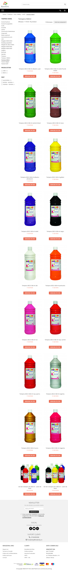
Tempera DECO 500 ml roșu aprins (29, 394)
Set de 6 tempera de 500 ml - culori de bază (29, 487)
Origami (3, 50)
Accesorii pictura (5, 22)
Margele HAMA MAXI (6, 41)
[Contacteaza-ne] (60, 10)
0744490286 (35, 537)
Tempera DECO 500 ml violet (29, 231)
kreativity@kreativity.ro (35, 540)
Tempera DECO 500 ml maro (55, 123)
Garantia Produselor (29, 553)
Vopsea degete (5, 62)
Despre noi (5, 549)
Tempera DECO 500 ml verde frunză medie (55, 69)
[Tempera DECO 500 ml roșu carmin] (55, 318)
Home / (5, 14)
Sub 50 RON (6, 80)
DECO (4, 73)
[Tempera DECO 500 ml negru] (55, 210)
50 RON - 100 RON (7, 82)
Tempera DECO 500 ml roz (30, 340)
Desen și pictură (5, 35)
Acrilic (2, 26)
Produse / (11, 14)
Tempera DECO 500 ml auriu (29, 448)
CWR (4, 71)
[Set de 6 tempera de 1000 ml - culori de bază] (55, 473)
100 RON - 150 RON (8, 84)
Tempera (3, 56)
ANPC (25, 555)
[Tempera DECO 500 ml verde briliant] (30, 101)
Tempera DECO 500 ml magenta (55, 448)
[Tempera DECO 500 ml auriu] (30, 426)
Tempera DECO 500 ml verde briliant (30, 123)
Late (2, 39)
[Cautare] (65, 4)
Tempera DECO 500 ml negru (55, 231)
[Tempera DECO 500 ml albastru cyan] (30, 47)
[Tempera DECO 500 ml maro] (55, 101)
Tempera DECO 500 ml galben (55, 177)
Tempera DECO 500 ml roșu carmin (55, 340)
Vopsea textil (4, 63)
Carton (3, 29)
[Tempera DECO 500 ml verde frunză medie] (55, 47)
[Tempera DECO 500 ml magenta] (55, 426)
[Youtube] (34, 528)
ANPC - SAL (27, 557)
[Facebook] (30, 528)
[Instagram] (37, 528)
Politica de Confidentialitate (10, 553)
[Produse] (2, 11)
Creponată (4, 33)
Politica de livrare (7, 555)
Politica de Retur (28, 551)
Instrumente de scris (6, 37)
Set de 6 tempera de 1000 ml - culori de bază (55, 487)
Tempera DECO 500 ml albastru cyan (30, 69)
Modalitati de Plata (29, 549)
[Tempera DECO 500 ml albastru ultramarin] (30, 155)
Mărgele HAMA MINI (6, 48)
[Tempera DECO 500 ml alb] (30, 264)
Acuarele (3, 27)
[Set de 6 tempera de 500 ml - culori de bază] (30, 473)
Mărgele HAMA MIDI (6, 46)
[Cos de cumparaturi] (65, 10)
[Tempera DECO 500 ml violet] (30, 210)
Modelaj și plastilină (6, 43)
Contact (5, 557)
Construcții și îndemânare (8, 31)
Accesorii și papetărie (6, 24)
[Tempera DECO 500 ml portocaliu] (55, 264)
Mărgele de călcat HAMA (7, 44)
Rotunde (3, 52)
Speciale (3, 54)
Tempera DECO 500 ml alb (30, 285)
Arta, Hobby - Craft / (20, 14)
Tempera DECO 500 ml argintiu (55, 394)
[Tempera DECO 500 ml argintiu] (55, 372)
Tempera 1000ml (5, 58)
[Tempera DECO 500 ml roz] (30, 318)
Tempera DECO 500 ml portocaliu (55, 285)
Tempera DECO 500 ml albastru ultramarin (29, 178)
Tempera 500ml (5, 60)
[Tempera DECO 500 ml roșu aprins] (30, 372)
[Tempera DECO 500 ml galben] (55, 155)
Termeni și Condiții (7, 551)
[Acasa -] (10, 4)
